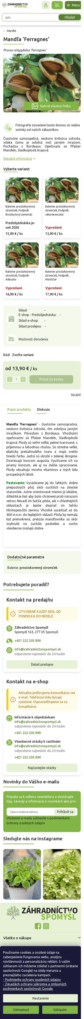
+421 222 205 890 (27, 645)
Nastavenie (40, 998)
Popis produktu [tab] (19, 405)
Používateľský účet (43, 5)
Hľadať (67, 17)
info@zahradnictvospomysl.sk (37, 654)
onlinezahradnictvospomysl (36, 932)
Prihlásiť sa (62, 821)
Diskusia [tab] (43, 405)
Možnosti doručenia (33, 334)
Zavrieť (32, 390)
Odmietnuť (21, 1010)
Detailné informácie (17, 156)
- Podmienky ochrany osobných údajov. (32, 979)
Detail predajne (40, 669)
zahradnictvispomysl (45, 932)
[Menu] (70, 5)
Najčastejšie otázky (41, 772)
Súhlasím (60, 1010)
